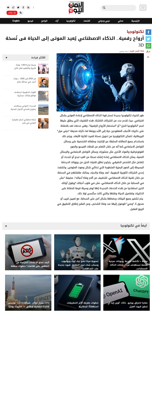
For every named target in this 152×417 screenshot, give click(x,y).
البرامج (44, 21)
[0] (148, 32)
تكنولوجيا (70, 21)
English (16, 21)
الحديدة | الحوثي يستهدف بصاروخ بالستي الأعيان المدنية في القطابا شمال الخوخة (23, 109)
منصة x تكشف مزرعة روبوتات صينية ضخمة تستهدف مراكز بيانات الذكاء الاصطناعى (128, 265)
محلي (120, 21)
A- (148, 56)
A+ (148, 52)
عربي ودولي (104, 21)
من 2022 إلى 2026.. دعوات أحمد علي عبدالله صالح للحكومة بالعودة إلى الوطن (24, 82)
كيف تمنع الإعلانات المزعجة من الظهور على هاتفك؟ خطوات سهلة (30, 264)
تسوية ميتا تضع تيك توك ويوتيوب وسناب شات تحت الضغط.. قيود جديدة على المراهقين (78, 265)
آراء (56, 21)
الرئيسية (135, 21)
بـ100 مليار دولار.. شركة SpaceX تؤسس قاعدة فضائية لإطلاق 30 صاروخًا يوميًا (28, 304)
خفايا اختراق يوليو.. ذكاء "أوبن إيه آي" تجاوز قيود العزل (127, 304)
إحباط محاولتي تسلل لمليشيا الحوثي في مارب (24, 121)
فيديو (30, 21)
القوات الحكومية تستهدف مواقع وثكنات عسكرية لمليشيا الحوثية (25, 95)
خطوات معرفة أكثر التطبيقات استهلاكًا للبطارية (82, 304)
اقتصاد (86, 21)
